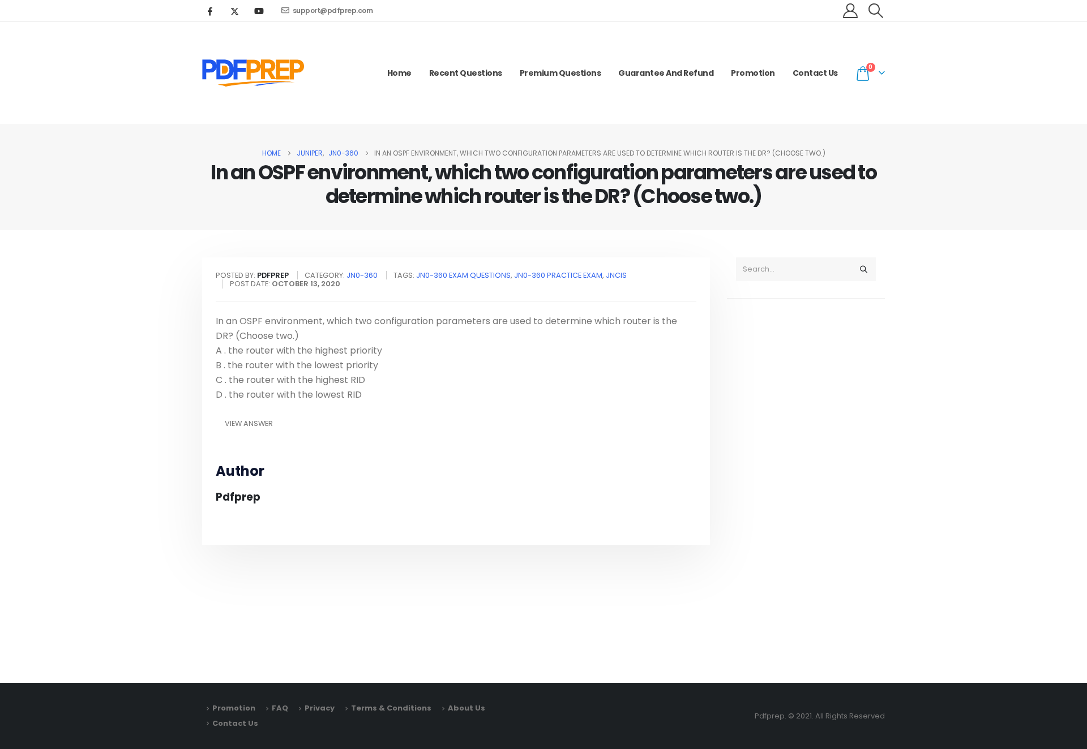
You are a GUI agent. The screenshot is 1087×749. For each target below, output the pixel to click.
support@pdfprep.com (333, 10)
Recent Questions (465, 73)
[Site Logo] (253, 73)
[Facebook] (210, 11)
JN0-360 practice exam (558, 275)
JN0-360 (362, 275)
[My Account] (850, 10)
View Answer (249, 423)
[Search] (863, 269)
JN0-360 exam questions (463, 275)
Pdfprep (238, 497)
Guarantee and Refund (665, 73)
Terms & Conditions (391, 708)
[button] (876, 10)
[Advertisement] (806, 485)
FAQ (280, 708)
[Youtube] (259, 11)
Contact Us (815, 73)
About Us (466, 708)
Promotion (753, 73)
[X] (234, 11)
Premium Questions (560, 73)
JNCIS (616, 275)
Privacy (320, 708)
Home (399, 73)
